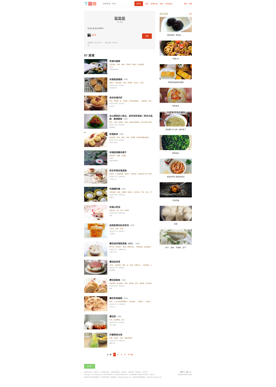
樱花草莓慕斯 (115, 298)
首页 (147, 4)
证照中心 (152, 374)
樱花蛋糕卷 (114, 280)
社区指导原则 (105, 372)
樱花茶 (112, 316)
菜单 (161, 4)
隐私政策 (138, 372)
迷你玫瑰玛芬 (115, 97)
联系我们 (89, 366)
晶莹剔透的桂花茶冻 (119, 225)
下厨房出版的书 (115, 372)
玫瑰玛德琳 (114, 61)
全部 (190, 14)
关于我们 (145, 372)
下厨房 (90, 4)
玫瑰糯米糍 (114, 189)
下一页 (130, 354)
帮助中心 (124, 372)
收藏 (147, 36)
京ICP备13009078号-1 (121, 374)
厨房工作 (96, 372)
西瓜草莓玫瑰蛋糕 (118, 170)
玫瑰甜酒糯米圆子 (118, 152)
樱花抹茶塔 (114, 262)
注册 (190, 4)
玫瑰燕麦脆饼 (115, 79)
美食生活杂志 (88, 372)
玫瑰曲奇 (113, 134)
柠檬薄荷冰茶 (115, 334)
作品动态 (168, 4)
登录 (185, 4)
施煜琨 (93, 35)
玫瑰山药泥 (114, 207)
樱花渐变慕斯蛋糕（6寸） (121, 243)
